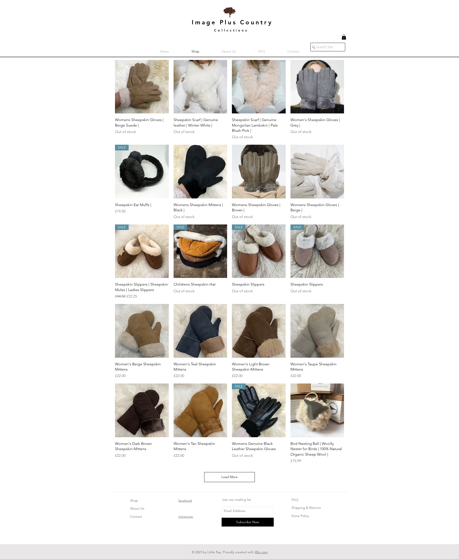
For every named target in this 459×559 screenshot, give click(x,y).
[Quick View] (142, 87)
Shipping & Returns (306, 508)
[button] (344, 37)
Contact (136, 516)
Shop (134, 500)
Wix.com (261, 552)
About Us (137, 508)
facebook (185, 500)
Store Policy (300, 516)
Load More (229, 477)
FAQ (294, 500)
